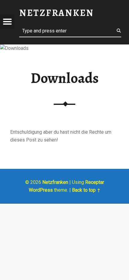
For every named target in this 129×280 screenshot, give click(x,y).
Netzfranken (55, 182)
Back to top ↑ (86, 190)
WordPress (41, 190)
